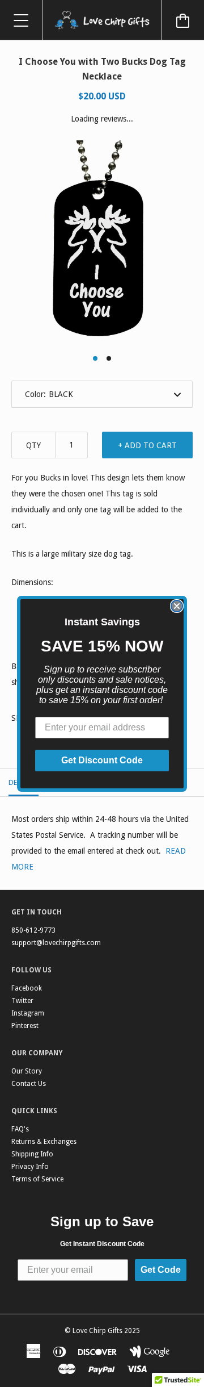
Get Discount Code (102, 760)
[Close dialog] (176, 606)
